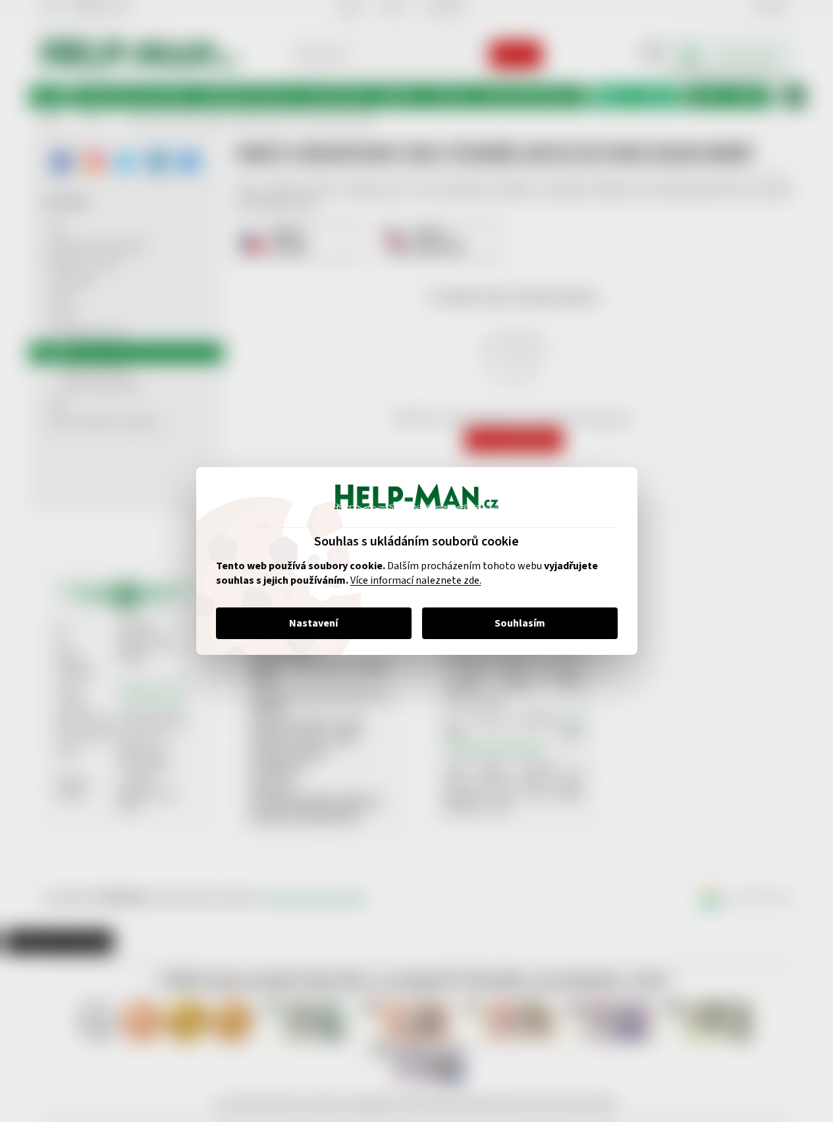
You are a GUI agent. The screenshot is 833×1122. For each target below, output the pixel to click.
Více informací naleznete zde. (415, 580)
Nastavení (313, 623)
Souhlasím (520, 623)
